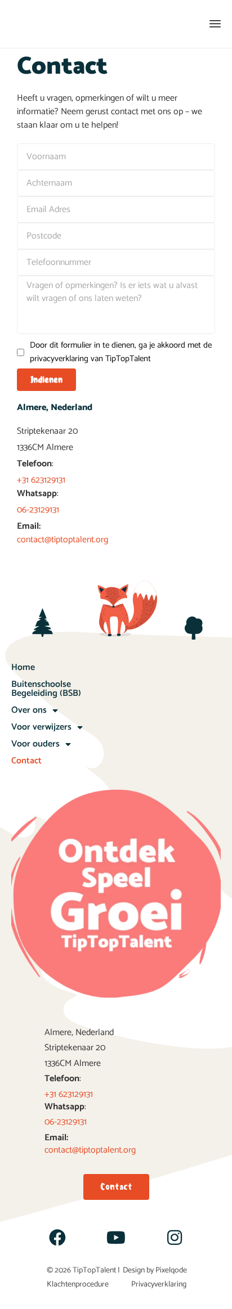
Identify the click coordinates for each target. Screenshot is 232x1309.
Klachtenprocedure (78, 1284)
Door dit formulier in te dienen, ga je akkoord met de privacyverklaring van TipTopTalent (121, 352)
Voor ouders (35, 744)
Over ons (29, 710)
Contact (26, 760)
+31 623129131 (41, 480)
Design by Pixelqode (155, 1270)
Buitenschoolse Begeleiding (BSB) (46, 689)
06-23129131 (38, 510)
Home (23, 667)
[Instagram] (174, 1237)
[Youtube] (116, 1237)
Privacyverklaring (158, 1284)
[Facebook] (57, 1237)
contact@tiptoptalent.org (62, 539)
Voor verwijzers (41, 727)
